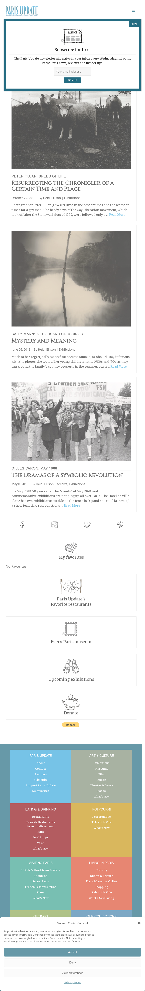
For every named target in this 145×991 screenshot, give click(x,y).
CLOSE (134, 24)
